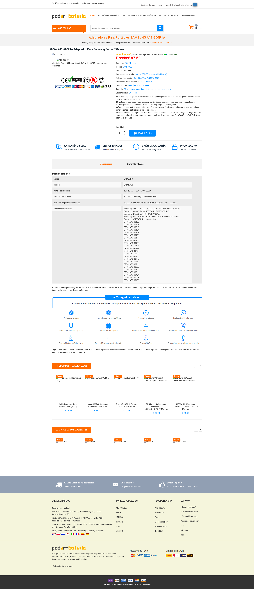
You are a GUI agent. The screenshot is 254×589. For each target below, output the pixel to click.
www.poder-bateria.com (124, 584)
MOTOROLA (82, 524)
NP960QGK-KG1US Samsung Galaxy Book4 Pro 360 (127, 405)
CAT (118, 526)
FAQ (182, 526)
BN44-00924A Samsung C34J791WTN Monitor (98, 405)
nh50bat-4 (159, 512)
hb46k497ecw (161, 526)
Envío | (160, 5)
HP (85, 518)
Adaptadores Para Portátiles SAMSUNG (132, 43)
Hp (57, 511)
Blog (182, 535)
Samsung (62, 518)
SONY (91, 524)
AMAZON (120, 531)
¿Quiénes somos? (188, 507)
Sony (64, 531)
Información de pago (189, 516)
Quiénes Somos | (148, 5)
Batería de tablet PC (169, 15)
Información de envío (189, 512)
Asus (62, 511)
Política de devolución (182, 5)
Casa (92, 15)
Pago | (168, 5)
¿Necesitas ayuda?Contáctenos (147, 54)
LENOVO (120, 517)
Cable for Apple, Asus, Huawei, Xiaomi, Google (68, 405)
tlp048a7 (159, 531)
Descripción (106, 164)
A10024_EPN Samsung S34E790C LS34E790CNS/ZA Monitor (185, 406)
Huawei (108, 524)
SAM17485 (128, 185)
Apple (101, 518)
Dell (53, 511)
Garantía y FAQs (135, 164)
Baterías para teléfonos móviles (139, 15)
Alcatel (62, 524)
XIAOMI (119, 522)
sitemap (184, 530)
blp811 (158, 517)
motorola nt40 (161, 522)
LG (74, 524)
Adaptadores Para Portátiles (101, 43)
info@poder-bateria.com (62, 566)
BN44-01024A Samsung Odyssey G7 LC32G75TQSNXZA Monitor (156, 406)
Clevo (98, 511)
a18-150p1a (160, 508)
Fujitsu (91, 511)
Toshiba (83, 511)
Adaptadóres (188, 15)
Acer (76, 511)
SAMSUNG (128, 179)
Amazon (79, 518)
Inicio (84, 43)
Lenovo (69, 511)
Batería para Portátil (109, 15)
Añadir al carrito (145, 133)
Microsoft (100, 531)
